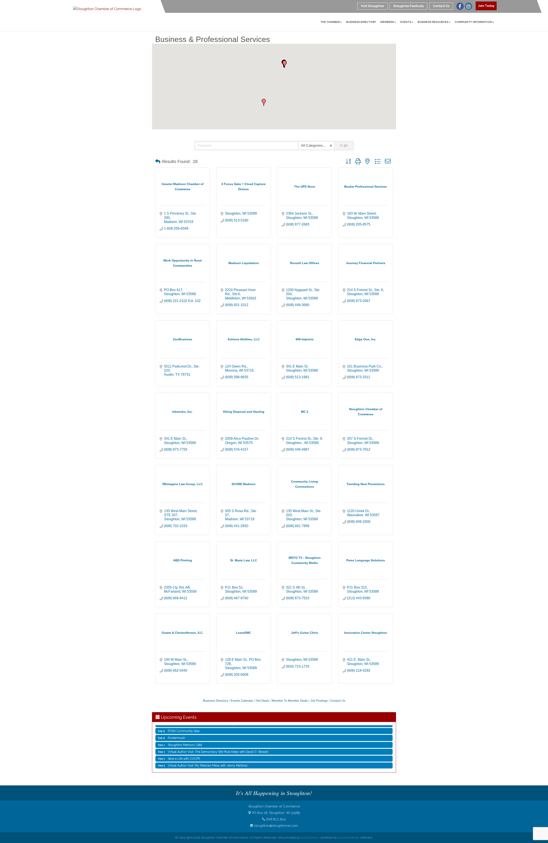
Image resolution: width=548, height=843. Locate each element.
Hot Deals (262, 700)
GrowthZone (309, 837)
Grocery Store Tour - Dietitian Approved (195, 766)
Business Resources (433, 22)
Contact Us (337, 700)
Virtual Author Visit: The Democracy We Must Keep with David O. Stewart (218, 739)
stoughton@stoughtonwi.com (275, 825)
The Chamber (330, 22)
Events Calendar (242, 700)
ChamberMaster (349, 837)
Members (387, 22)
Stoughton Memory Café (185, 732)
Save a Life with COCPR (184, 745)
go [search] (346, 145)
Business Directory (361, 22)
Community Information (473, 22)
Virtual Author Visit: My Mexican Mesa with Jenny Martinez (208, 752)
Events (405, 22)
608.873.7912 (275, 819)
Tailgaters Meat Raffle (182, 759)
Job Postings (319, 700)
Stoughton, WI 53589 (276, 813)
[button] (264, 102)
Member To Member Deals (290, 700)
